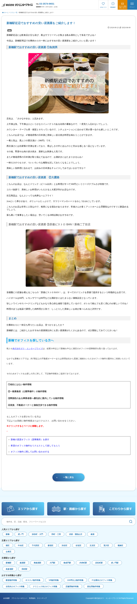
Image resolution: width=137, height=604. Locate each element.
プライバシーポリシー (19, 598)
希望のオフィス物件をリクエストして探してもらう (35, 446)
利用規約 (32, 598)
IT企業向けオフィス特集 (102, 580)
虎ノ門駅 (115, 563)
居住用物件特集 (93, 587)
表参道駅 (9, 569)
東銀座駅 (37, 563)
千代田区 (35, 545)
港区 (7, 545)
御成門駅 (67, 563)
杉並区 (78, 545)
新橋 (9, 30)
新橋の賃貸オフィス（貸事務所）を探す (30, 439)
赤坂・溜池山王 (75, 534)
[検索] (130, 521)
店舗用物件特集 (72, 587)
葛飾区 (120, 545)
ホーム (6, 12)
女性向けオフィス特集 (15, 587)
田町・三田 (56, 534)
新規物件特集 (11, 580)
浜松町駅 (99, 563)
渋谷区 (64, 545)
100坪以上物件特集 (75, 580)
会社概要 (6, 598)
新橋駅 (8, 563)
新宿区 (50, 545)
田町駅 (24, 569)
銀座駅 (22, 563)
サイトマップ (42, 598)
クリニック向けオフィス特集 (45, 587)
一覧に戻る (68, 477)
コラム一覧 (13, 12)
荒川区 (106, 545)
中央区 (21, 545)
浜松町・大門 (37, 534)
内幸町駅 (83, 563)
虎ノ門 (21, 534)
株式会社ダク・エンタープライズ (28, 348)
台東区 (8, 552)
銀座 (92, 534)
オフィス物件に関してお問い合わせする (30, 452)
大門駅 (52, 563)
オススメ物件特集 (32, 580)
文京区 (92, 545)
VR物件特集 (54, 580)
